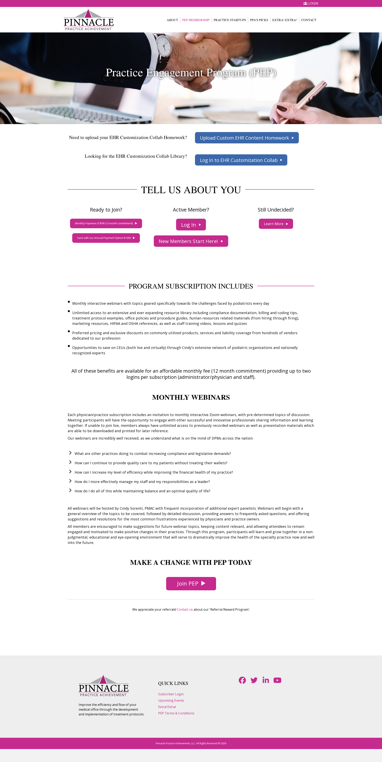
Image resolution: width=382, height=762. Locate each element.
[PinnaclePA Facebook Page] (242, 680)
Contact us (185, 609)
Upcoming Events (171, 700)
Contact (308, 20)
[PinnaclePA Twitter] (253, 680)
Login (313, 3)
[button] (247, 137)
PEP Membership (196, 20)
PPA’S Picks (259, 20)
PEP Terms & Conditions (176, 713)
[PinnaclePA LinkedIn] (265, 680)
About (172, 20)
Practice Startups (230, 20)
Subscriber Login (171, 694)
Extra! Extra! (284, 20)
